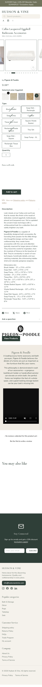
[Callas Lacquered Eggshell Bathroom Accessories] (5, 96)
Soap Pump (11, 115)
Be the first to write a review (21, 441)
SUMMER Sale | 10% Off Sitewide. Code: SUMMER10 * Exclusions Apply (21, 3)
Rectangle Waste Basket (11, 129)
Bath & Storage (8, 602)
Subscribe (33, 550)
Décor (4, 605)
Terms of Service (8, 660)
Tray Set (31, 130)
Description (7, 209)
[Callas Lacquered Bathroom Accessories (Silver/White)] (21, 96)
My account (6, 641)
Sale (3, 615)
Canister (31, 115)
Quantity (6, 150)
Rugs (4, 608)
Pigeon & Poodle (11, 80)
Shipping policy (8, 627)
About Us (5, 653)
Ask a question (9, 319)
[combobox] (21, 16)
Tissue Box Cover (11, 122)
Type (4, 103)
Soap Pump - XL (30, 137)
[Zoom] (33, 67)
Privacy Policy (7, 657)
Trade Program (8, 638)
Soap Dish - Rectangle (30, 109)
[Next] (36, 96)
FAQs (4, 634)
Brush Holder (11, 109)
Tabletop (5, 612)
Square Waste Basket (30, 122)
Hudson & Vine (15, 12)
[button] (21, 440)
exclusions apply (21, 542)
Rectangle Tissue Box (11, 144)
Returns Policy (7, 631)
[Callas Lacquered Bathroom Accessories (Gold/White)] (13, 96)
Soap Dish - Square (11, 137)
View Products (11, 338)
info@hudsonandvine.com (14, 583)
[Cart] (8, 21)
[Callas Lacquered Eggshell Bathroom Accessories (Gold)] (29, 96)
